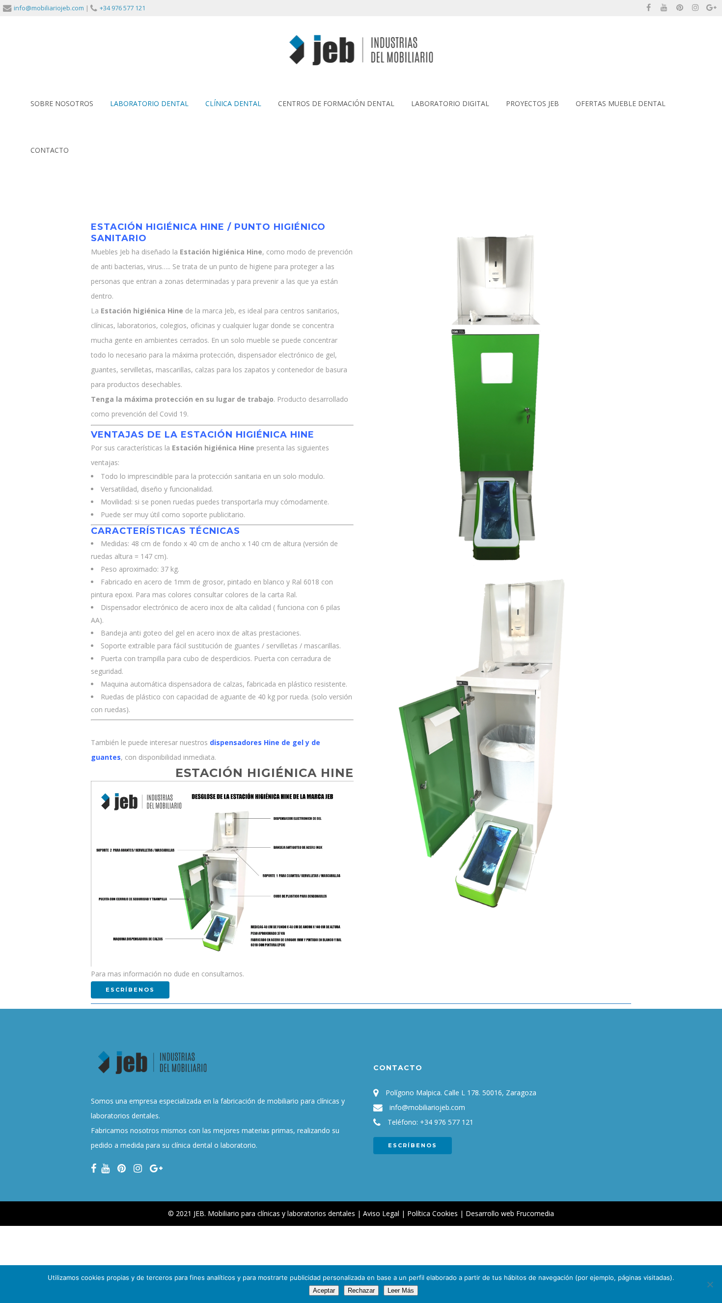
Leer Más (401, 1290)
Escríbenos (130, 989)
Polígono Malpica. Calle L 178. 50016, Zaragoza (461, 1092)
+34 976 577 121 (122, 7)
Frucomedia (535, 1213)
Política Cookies (432, 1213)
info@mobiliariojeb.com (49, 7)
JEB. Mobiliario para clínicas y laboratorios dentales (274, 1213)
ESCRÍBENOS (412, 1145)
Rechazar (361, 1290)
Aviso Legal (381, 1213)
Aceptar (324, 1290)
